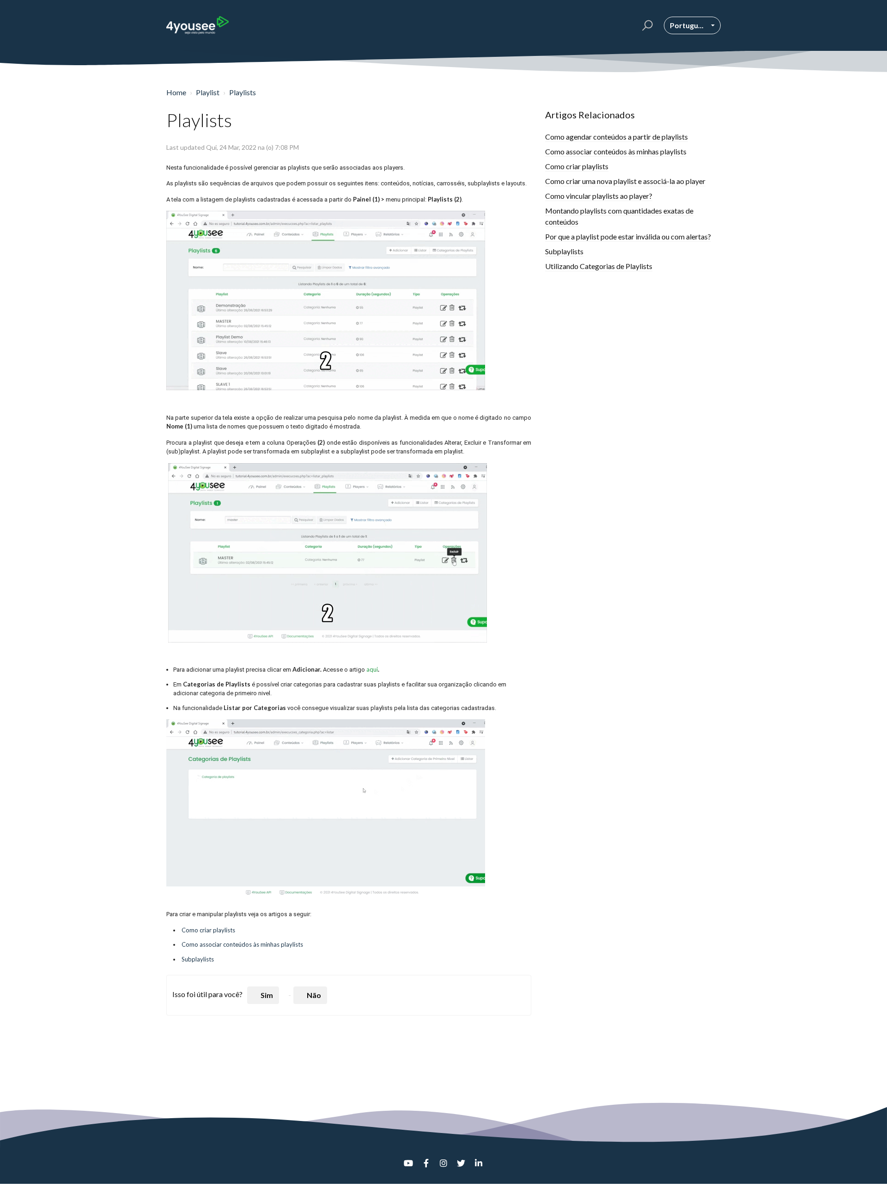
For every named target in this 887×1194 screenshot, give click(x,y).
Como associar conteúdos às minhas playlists (242, 944)
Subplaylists (198, 959)
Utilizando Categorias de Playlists (598, 266)
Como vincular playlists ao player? (598, 195)
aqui (372, 669)
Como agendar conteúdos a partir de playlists (616, 136)
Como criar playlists (208, 930)
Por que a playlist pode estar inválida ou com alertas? (628, 236)
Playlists (242, 92)
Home (176, 92)
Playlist (207, 92)
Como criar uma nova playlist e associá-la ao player (625, 181)
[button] (646, 25)
